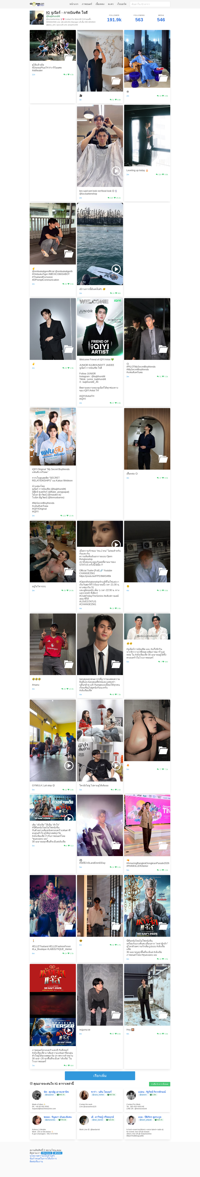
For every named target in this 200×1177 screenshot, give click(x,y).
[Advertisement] (53, 122)
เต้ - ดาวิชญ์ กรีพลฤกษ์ (102, 1117)
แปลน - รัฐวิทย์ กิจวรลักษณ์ (152, 1092)
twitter (58, 1153)
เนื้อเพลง (100, 4)
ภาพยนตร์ (87, 4)
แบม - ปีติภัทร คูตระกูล (149, 1117)
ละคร (111, 4)
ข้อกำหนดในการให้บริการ (43, 1158)
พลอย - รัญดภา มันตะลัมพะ (58, 1117)
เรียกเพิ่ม (100, 1076)
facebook (47, 1153)
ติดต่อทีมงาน (36, 1161)
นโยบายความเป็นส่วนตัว (42, 1156)
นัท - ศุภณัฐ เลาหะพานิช (56, 1092)
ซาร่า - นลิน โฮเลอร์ (101, 1092)
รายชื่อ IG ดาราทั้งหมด (159, 1084)
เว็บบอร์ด (121, 4)
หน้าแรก (74, 4)
